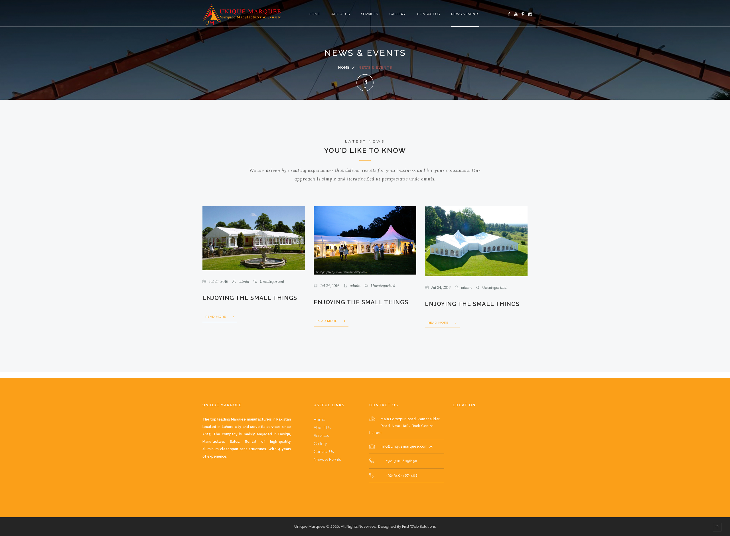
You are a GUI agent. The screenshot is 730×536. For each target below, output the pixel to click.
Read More (216, 316)
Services (369, 14)
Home (314, 14)
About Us (340, 14)
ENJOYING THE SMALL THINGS (249, 298)
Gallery (397, 14)
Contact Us (428, 14)
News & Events (465, 14)
